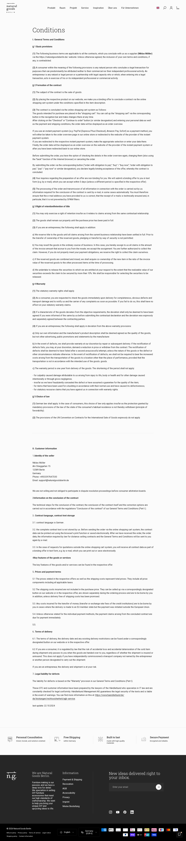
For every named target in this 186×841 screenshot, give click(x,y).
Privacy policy (22, 833)
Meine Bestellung (71, 806)
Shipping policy (12, 836)
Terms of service (34, 833)
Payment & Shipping (72, 779)
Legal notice (46, 833)
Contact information (26, 836)
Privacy (66, 797)
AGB (65, 788)
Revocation (68, 784)
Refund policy (11, 833)
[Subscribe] (158, 787)
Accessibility (69, 793)
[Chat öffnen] (179, 834)
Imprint (66, 802)
